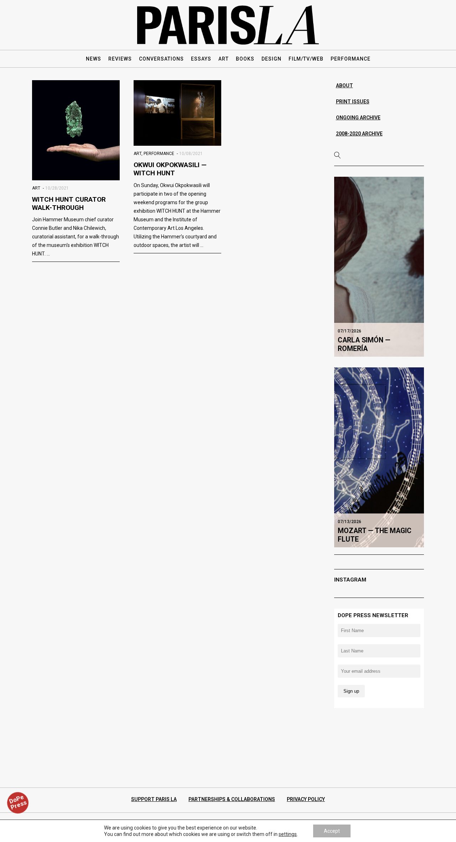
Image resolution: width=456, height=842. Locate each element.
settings (288, 834)
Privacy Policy (306, 799)
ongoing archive (358, 117)
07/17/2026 (349, 331)
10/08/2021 (191, 153)
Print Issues (352, 101)
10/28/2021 (57, 188)
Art (36, 188)
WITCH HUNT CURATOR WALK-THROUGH (69, 203)
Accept (332, 831)
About (344, 85)
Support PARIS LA (154, 799)
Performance (159, 153)
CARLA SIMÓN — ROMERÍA (364, 344)
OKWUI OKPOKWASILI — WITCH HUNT (170, 169)
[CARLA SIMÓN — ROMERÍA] (379, 266)
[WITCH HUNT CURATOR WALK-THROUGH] (76, 130)
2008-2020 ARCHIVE (359, 133)
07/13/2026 (349, 521)
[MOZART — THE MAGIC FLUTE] (379, 457)
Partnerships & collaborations (231, 799)
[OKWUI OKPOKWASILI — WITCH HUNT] (177, 113)
